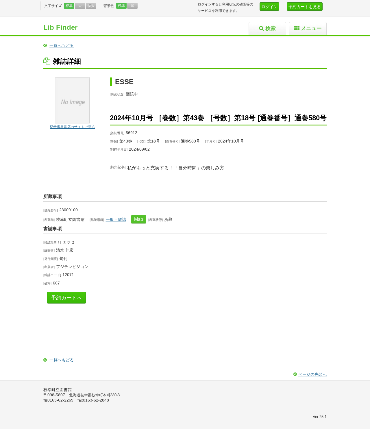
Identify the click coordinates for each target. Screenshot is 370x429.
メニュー (311, 28)
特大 (91, 6)
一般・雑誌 (116, 219)
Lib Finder (60, 27)
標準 (69, 6)
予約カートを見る (304, 6)
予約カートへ (66, 298)
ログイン (269, 6)
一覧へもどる (61, 45)
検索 (270, 28)
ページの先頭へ (312, 374)
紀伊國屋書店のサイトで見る (72, 127)
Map (138, 219)
